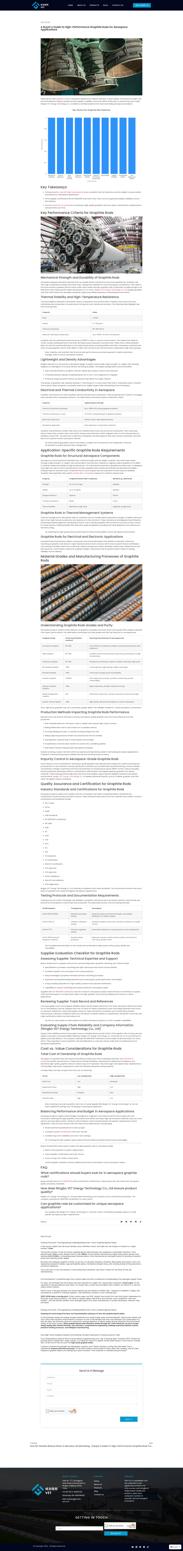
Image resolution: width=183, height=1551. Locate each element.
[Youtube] (132, 1547)
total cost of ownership (62, 205)
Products (94, 5)
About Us (81, 5)
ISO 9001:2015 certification (63, 991)
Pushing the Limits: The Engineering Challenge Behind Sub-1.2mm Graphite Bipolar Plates (78, 1242)
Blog (105, 5)
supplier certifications (62, 1132)
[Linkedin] (136, 1547)
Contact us (117, 5)
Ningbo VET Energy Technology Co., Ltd (111, 290)
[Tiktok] (148, 1547)
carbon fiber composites (83, 473)
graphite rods (62, 99)
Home (70, 5)
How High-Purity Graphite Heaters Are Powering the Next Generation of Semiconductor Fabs (80, 1335)
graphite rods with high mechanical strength (70, 192)
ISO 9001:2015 (66, 1181)
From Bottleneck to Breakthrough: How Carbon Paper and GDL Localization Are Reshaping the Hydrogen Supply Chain (91, 1279)
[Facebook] (144, 1547)
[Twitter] (140, 1547)
